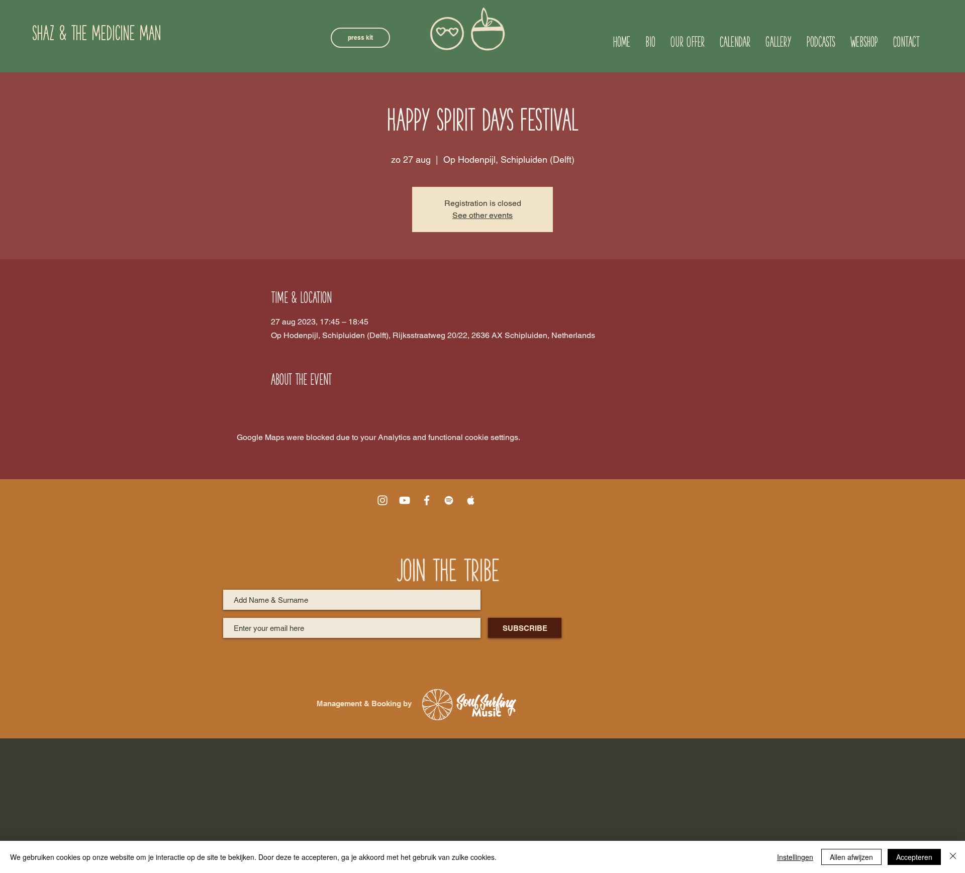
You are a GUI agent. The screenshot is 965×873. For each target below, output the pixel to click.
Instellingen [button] (795, 857)
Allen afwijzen (851, 857)
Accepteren (914, 857)
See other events (482, 215)
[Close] (953, 857)
